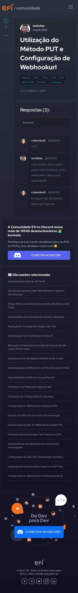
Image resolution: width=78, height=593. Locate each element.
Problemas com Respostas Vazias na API (29, 386)
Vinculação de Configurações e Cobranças (31, 396)
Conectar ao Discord (43, 532)
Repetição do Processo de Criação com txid (32, 326)
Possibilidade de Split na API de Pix (26, 281)
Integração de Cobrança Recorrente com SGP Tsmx (35, 466)
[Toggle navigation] (71, 7)
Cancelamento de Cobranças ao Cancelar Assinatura (36, 316)
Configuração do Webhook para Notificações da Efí (35, 475)
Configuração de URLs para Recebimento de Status (35, 456)
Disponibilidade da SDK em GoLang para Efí (31, 377)
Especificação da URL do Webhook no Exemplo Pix (35, 424)
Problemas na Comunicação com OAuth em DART (35, 434)
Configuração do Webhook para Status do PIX (32, 405)
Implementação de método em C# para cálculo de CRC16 (38, 367)
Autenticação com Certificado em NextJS (30, 335)
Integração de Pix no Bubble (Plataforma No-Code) (35, 358)
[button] (6, 35)
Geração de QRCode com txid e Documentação (34, 415)
